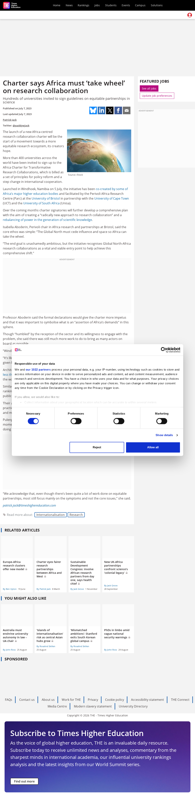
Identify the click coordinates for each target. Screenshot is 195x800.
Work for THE (71, 700)
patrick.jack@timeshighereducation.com (29, 505)
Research (76, 515)
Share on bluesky (93, 110)
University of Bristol (46, 198)
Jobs (97, 5)
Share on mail (126, 110)
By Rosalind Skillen (46, 646)
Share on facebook (118, 110)
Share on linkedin (101, 110)
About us (48, 700)
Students (111, 5)
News (69, 5)
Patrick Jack (10, 119)
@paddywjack (21, 125)
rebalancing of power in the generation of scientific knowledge (47, 220)
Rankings (83, 5)
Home (56, 5)
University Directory (133, 706)
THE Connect (180, 700)
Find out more (24, 781)
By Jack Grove (77, 588)
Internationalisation (50, 515)
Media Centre (57, 706)
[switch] (76, 421)
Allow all (153, 447)
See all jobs (149, 88)
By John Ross (9, 649)
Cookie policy (114, 700)
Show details (164, 435)
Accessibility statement (147, 700)
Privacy (93, 700)
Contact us (27, 700)
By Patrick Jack (44, 588)
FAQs (8, 700)
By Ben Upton (10, 588)
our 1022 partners (38, 369)
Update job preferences (157, 96)
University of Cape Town (111, 198)
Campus (140, 5)
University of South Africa (41, 203)
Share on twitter (110, 110)
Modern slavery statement (93, 706)
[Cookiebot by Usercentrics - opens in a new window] (163, 350)
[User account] (189, 15)
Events (126, 5)
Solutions (157, 5)
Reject (97, 447)
